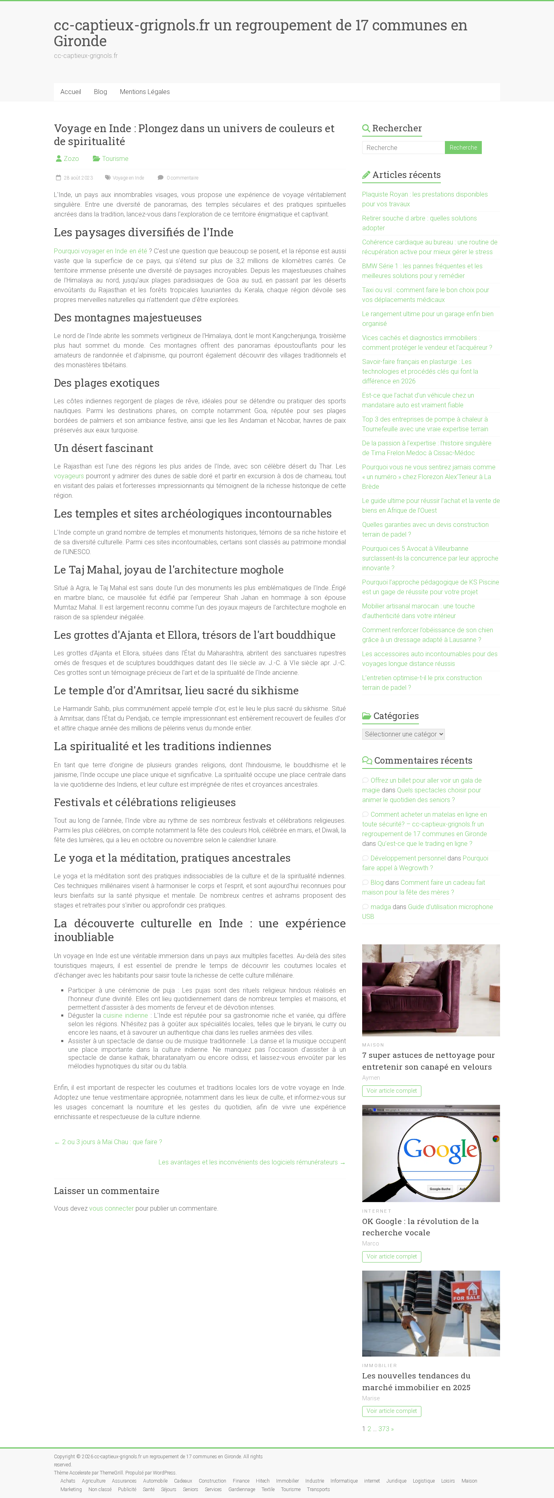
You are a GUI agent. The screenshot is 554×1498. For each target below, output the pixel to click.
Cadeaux (183, 1481)
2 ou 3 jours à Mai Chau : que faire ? (108, 1142)
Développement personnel (408, 858)
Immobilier (379, 1365)
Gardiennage (241, 1489)
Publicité (127, 1489)
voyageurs (69, 476)
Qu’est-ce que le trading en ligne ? (425, 843)
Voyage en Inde (128, 178)
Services (213, 1489)
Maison (373, 1045)
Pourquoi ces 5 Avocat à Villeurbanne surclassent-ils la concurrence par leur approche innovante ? (430, 558)
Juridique (396, 1481)
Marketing (71, 1489)
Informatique (344, 1481)
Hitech (263, 1481)
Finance (241, 1481)
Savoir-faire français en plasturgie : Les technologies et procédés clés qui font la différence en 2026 (420, 371)
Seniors (190, 1489)
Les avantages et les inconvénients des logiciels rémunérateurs (252, 1162)
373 (383, 1429)
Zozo (71, 159)
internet (377, 1211)
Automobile (155, 1481)
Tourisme (115, 159)
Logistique (424, 1481)
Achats (67, 1481)
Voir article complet (392, 1090)
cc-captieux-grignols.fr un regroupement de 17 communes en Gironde (261, 32)
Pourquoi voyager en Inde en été (100, 251)
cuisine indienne (125, 1015)
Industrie (314, 1481)
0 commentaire (181, 178)
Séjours (168, 1489)
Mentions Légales (145, 92)
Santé (149, 1489)
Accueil (70, 92)
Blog (100, 92)
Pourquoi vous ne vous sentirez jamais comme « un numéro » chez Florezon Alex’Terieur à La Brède (429, 476)
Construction (212, 1481)
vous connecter (111, 1208)
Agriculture (93, 1481)
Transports (318, 1489)
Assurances (124, 1481)
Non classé (100, 1489)
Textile (268, 1489)
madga (381, 907)
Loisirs (448, 1481)
